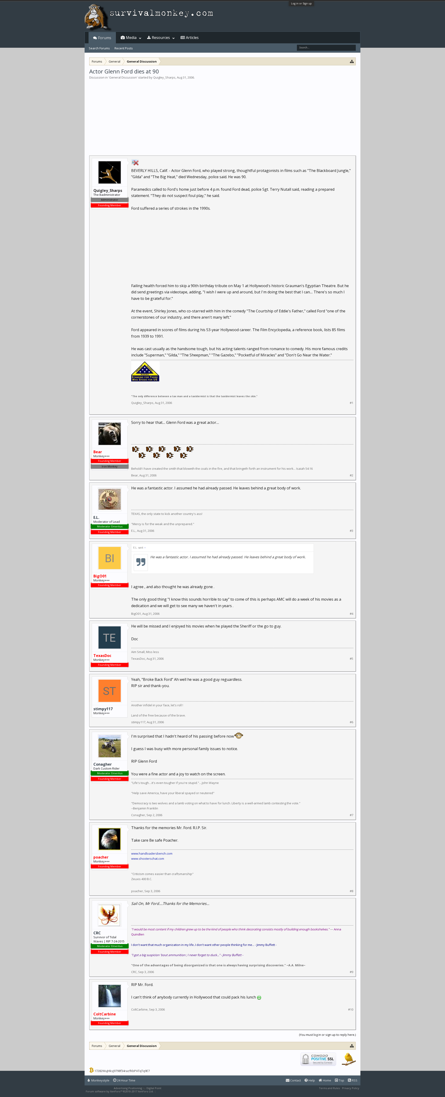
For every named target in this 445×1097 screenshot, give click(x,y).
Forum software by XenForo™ (120, 1091)
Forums (104, 37)
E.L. (96, 517)
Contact (295, 1080)
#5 (351, 659)
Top (341, 1080)
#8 (351, 891)
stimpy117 (103, 709)
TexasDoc (138, 658)
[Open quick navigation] (352, 61)
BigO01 (136, 614)
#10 (350, 1009)
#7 (351, 815)
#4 (351, 614)
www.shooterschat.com (147, 858)
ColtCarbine (139, 1009)
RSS (354, 1080)
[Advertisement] (222, 114)
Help (311, 1080)
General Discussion (123, 77)
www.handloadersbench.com (151, 853)
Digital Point (153, 1088)
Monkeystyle (100, 1080)
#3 (351, 531)
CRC (97, 933)
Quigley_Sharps (164, 77)
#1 (351, 403)
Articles (192, 37)
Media (131, 37)
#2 (351, 475)
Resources (161, 37)
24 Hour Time (125, 1080)
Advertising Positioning (128, 1088)
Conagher (102, 764)
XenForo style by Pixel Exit (173, 1091)
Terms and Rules (329, 1088)
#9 (351, 972)
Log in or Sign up (301, 3)
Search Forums (99, 48)
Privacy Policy (350, 1088)
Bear (134, 475)
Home (326, 1080)
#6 (351, 722)
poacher (137, 891)
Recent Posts (123, 48)
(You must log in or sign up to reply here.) (327, 1035)
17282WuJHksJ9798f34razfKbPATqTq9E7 (122, 1071)
